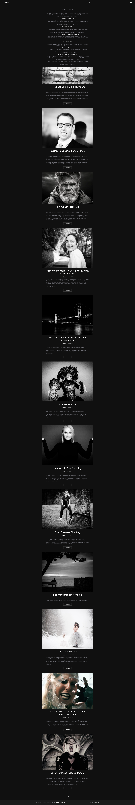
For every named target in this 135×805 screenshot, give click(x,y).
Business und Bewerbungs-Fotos (67, 150)
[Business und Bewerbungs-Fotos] (67, 108)
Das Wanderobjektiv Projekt (67, 594)
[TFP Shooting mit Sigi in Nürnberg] (67, 67)
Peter (64, 90)
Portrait (57, 2)
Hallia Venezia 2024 (67, 404)
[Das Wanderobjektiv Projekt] (67, 552)
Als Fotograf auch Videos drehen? (67, 773)
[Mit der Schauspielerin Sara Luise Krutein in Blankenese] (67, 228)
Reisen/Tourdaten (82, 2)
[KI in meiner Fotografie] (67, 172)
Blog (89, 2)
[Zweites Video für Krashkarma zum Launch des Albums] (67, 673)
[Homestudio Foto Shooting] (67, 426)
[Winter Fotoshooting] (67, 609)
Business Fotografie (64, 2)
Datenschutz (62, 802)
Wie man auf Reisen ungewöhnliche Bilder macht (67, 339)
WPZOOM (97, 802)
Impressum (57, 802)
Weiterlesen (67, 103)
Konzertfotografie (73, 2)
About (52, 2)
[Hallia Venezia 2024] (67, 362)
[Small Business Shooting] (67, 490)
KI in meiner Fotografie (67, 206)
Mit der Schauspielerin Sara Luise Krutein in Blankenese (67, 272)
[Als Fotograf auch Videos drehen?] (67, 734)
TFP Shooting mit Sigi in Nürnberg (67, 87)
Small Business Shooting (67, 532)
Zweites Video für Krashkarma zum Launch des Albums (67, 713)
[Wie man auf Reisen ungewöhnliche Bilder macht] (67, 295)
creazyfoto (6, 2)
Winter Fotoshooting (67, 651)
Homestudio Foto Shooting (67, 468)
